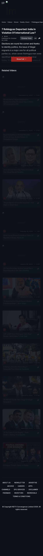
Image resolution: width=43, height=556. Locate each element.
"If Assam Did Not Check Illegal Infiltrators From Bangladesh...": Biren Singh (17, 302)
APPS (30, 486)
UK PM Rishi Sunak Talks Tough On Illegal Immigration (17, 401)
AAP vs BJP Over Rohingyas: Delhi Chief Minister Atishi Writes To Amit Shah (17, 335)
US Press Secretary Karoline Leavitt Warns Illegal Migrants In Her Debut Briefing (18, 269)
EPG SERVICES (19, 489)
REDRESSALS (32, 493)
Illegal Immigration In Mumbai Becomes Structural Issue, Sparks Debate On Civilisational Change (16, 137)
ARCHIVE (10, 486)
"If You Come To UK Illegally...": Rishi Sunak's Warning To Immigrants (15, 434)
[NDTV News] (11, 9)
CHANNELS (6, 489)
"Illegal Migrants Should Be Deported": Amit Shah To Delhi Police (18, 204)
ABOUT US (6, 483)
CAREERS (21, 486)
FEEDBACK (6, 493)
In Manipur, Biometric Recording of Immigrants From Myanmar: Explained (16, 368)
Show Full (21, 59)
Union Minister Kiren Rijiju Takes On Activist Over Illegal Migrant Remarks (18, 171)
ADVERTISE (33, 483)
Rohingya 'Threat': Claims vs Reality (15, 465)
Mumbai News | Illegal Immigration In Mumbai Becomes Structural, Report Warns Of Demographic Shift (18, 102)
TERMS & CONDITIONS (21, 496)
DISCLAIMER (33, 489)
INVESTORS (18, 493)
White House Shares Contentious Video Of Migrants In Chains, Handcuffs (18, 237)
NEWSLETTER (19, 483)
